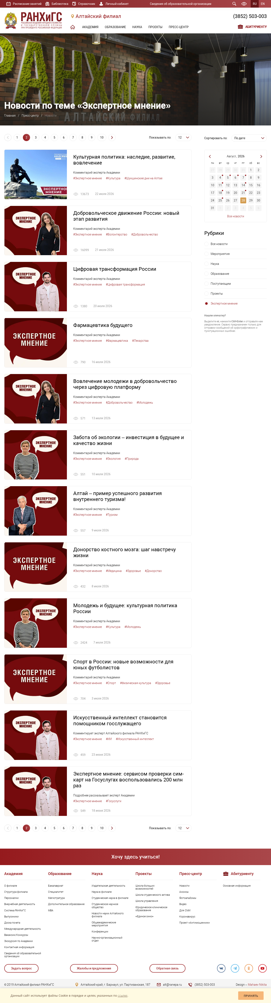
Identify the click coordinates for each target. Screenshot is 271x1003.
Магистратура (56, 898)
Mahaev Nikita (257, 984)
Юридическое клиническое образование (151, 909)
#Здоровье (133, 570)
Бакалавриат (55, 885)
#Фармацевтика (117, 340)
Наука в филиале (102, 891)
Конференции (100, 931)
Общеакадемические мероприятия (104, 924)
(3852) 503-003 (250, 16)
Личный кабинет (117, 3)
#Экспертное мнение (87, 178)
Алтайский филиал (98, 16)
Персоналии (11, 898)
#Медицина (114, 570)
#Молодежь (145, 402)
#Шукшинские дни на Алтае (143, 178)
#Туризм (112, 514)
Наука (215, 263)
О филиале (10, 885)
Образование (220, 273)
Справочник (86, 3)
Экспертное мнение (224, 303)
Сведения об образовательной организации (180, 3)
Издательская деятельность (108, 885)
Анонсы (184, 891)
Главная (10, 115)
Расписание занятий (27, 3)
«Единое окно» (144, 916)
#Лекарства (140, 340)
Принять (251, 996)
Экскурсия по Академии (18, 941)
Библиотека (60, 3)
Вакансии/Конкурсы (16, 935)
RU (255, 3)
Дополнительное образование (66, 904)
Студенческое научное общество (105, 906)
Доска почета (12, 922)
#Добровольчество (144, 234)
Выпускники (11, 916)
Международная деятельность (22, 928)
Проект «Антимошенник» (194, 922)
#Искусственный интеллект (135, 739)
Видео (183, 904)
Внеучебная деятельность (19, 904)
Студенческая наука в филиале (110, 898)
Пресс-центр (30, 115)
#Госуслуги (113, 801)
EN (263, 3)
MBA (50, 910)
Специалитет (56, 891)
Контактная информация (19, 947)
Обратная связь (167, 968)
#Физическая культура (135, 683)
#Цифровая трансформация (125, 284)
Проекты (217, 293)
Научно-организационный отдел (107, 939)
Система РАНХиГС (15, 910)
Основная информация (237, 885)
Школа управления (147, 901)
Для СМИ (185, 910)
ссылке (122, 995)
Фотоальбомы (187, 898)
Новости (184, 885)
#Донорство (153, 570)
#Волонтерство (116, 234)
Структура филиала (16, 891)
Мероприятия (220, 254)
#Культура (113, 178)
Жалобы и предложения (94, 968)
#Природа (132, 458)
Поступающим (221, 283)
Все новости (235, 216)
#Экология (113, 458)
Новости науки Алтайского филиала (108, 915)
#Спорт (111, 683)
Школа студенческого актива (153, 894)
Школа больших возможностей (145, 887)
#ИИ (109, 739)
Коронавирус (187, 916)
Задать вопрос (21, 968)
